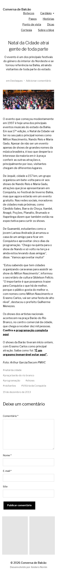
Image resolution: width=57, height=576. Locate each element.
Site (5, 486)
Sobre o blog (46, 30)
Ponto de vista (31, 24)
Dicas (50, 24)
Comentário (10, 415)
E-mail (7, 470)
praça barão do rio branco (19, 375)
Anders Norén (39, 567)
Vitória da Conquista (34, 385)
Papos (33, 18)
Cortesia (26, 30)
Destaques (16, 80)
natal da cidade (13, 370)
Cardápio (46, 13)
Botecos (28, 13)
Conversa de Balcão (17, 9)
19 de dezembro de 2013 (17, 392)
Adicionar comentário (38, 80)
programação (12, 380)
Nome (7, 455)
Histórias (48, 18)
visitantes (10, 385)
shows (31, 380)
